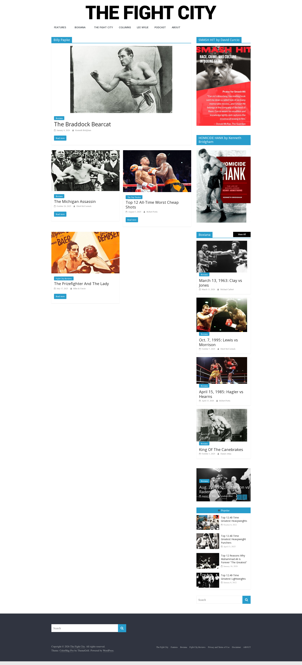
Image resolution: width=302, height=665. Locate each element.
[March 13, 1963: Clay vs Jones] (221, 242)
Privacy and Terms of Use (218, 647)
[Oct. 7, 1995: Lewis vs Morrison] (221, 299)
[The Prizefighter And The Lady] (85, 234)
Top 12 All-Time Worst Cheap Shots (152, 204)
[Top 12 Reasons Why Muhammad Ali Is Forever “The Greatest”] (208, 553)
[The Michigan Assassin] (85, 152)
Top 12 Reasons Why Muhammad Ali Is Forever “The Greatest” (234, 559)
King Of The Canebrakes (221, 449)
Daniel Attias (226, 453)
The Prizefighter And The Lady (81, 283)
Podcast (160, 27)
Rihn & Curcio (79, 288)
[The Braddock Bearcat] (121, 48)
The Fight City (103, 27)
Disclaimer (236, 647)
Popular (225, 510)
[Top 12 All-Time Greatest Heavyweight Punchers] (208, 533)
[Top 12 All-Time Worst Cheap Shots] (157, 152)
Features (60, 27)
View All (242, 234)
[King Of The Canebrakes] (221, 410)
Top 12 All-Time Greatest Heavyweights (234, 519)
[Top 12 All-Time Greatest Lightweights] (208, 572)
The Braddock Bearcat (82, 124)
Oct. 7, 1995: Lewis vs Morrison (218, 342)
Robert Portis (152, 211)
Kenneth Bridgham (83, 130)
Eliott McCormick (84, 206)
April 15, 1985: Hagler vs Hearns (221, 394)
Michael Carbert (227, 289)
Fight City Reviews (64, 278)
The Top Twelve (134, 197)
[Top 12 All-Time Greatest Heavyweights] (208, 515)
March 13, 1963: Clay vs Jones (220, 282)
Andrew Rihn (227, 496)
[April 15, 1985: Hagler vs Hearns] (221, 359)
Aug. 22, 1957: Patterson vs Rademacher (224, 489)
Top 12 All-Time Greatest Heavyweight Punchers (233, 539)
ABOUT (176, 27)
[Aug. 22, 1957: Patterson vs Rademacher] (223, 470)
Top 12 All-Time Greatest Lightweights (233, 577)
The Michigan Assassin (75, 201)
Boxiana (80, 27)
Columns (125, 27)
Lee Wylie (143, 27)
